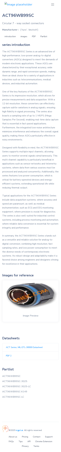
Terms (36, 446)
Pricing (25, 436)
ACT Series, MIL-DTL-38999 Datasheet (24, 347)
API (28, 441)
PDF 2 (8, 355)
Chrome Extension (43, 441)
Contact (36, 436)
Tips (21, 441)
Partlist (43, 36)
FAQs (11, 441)
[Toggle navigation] (52, 4)
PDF (34, 36)
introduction (10, 36)
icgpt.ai (19, 430)
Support (49, 436)
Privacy (25, 446)
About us (13, 436)
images (24, 36)
